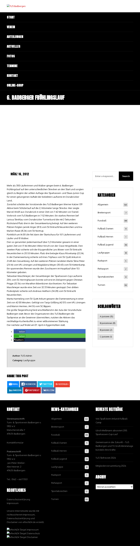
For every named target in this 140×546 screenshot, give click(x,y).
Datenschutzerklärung (18, 499)
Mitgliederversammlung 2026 (111, 465)
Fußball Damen (105, 228)
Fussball (102, 220)
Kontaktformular (15, 442)
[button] (20, 331)
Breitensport (104, 212)
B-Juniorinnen (107, 323)
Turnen (101, 284)
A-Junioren (106, 316)
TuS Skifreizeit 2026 (106, 457)
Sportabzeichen (106, 276)
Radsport (102, 260)
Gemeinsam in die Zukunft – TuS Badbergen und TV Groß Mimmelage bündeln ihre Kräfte (114, 446)
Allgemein (103, 204)
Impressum (12, 503)
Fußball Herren (105, 236)
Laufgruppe (29, 360)
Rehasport (103, 268)
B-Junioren (106, 330)
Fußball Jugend (105, 244)
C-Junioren (106, 336)
